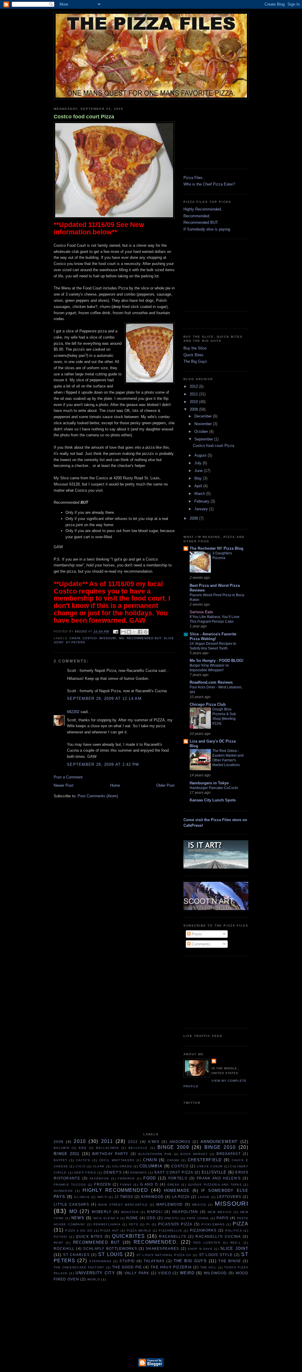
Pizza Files (193, 177)
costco (90, 638)
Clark (99, 1166)
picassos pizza (175, 1224)
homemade (177, 1190)
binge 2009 (173, 1147)
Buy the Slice (194, 348)
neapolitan (185, 1212)
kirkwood (152, 1197)
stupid (127, 1261)
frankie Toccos (70, 1184)
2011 (194, 394)
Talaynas (154, 1261)
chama (173, 1160)
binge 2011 (67, 1153)
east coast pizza (174, 1172)
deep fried (85, 1172)
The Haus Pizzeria (171, 1267)
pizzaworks (203, 1230)
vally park (137, 1273)
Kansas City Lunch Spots (213, 800)
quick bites (89, 1236)
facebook (99, 1178)
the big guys (190, 1261)
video (164, 1273)
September (204, 439)
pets (133, 1224)
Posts (196, 934)
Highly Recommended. (202, 209)
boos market (194, 1154)
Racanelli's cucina (218, 1236)
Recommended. (196, 216)
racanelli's (172, 1236)
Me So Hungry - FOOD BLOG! (216, 660)
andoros (180, 1142)
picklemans (213, 1224)
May (198, 478)
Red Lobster (206, 1242)
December (203, 416)
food (149, 1178)
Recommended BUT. (201, 222)
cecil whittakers (117, 1160)
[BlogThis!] (129, 632)
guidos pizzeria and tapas (215, 1184)
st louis (110, 1254)
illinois (82, 1197)
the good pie (127, 1267)
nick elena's (106, 1218)
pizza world (139, 1230)
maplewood (169, 1204)
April (198, 486)
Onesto (171, 1218)
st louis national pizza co (164, 1255)
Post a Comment (68, 777)
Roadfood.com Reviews (211, 682)
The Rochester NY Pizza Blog (216, 548)
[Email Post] (115, 631)
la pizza (181, 1197)
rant (58, 1242)
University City (95, 1273)
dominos (138, 1172)
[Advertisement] (212, 131)
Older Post (165, 785)
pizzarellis (170, 1230)
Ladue (204, 1197)
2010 (194, 402)
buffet (61, 1160)
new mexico (220, 1212)
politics (233, 1230)
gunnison (63, 1190)
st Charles (76, 1255)
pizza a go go (79, 1230)
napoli (155, 1212)
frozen (102, 1184)
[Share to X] (134, 632)
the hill (208, 1267)
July (198, 463)
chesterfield (205, 1160)
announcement (219, 1141)
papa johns (198, 1218)
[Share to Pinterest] (146, 632)
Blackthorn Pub (155, 1154)
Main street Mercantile (123, 1204)
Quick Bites (193, 355)
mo (121, 638)
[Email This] (123, 632)
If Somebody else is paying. (207, 229)
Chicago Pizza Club (208, 704)
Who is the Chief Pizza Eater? (209, 184)
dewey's (113, 1172)
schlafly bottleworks (110, 1248)
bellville (138, 1147)
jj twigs (123, 1197)
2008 (194, 518)
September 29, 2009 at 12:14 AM (104, 698)
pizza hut (109, 1230)
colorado (122, 1166)
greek (173, 1184)
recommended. (156, 1242)
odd (151, 1218)
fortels (177, 1178)
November (203, 424)
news (77, 1218)
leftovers (229, 1197)
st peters (75, 642)
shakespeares (162, 1248)
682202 (73, 712)
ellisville (214, 1172)
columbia (151, 1166)
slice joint (234, 1248)
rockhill (64, 1248)
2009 (194, 409)
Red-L (235, 1242)
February (202, 501)
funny (126, 1184)
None (132, 1218)
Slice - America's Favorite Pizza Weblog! (213, 636)
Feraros (126, 1178)
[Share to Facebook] (140, 632)
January (201, 509)
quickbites (128, 1236)
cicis (81, 1166)
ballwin (61, 1147)
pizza (240, 1223)
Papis (222, 1218)
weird (187, 1273)
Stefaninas (100, 1261)
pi (148, 1224)
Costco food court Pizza (84, 117)
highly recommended (115, 1190)
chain (75, 638)
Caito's (83, 1160)
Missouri (107, 638)
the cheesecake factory (79, 1267)
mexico (199, 1204)
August (201, 455)
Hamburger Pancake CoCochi (214, 788)
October (201, 431)
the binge (229, 1261)
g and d (149, 1184)
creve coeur (210, 1166)
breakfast (228, 1154)
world (93, 1279)
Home (115, 785)
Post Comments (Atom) (98, 796)
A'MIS (153, 1142)
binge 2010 (220, 1147)
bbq (82, 1147)
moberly (101, 1212)
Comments (200, 944)
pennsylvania (107, 1224)
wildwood (215, 1273)
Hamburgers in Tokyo (209, 783)
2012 (194, 386)
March (200, 493)
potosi (61, 1236)
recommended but (144, 638)
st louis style (216, 1255)
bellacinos (107, 1147)
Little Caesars (71, 1204)
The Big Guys (195, 361)
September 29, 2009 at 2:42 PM (103, 764)
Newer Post (63, 785)
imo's (102, 1197)
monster (130, 1212)
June (199, 470)
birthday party (110, 1154)
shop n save (200, 1248)
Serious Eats (201, 612)
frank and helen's (219, 1178)
